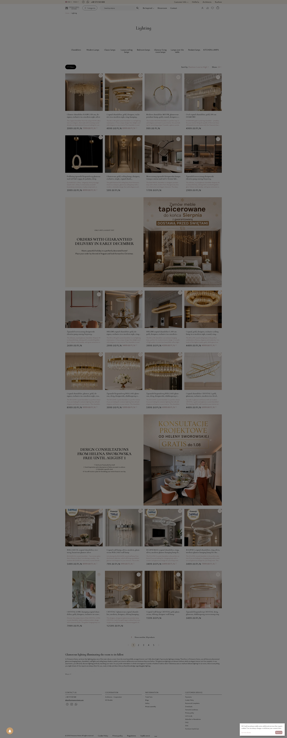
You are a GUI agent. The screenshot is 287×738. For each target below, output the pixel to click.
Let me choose (246, 732)
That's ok (279, 732)
